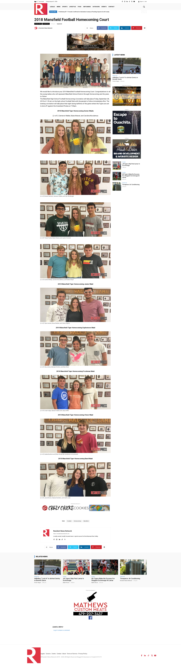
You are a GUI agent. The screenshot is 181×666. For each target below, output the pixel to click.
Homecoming (77, 521)
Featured (124, 182)
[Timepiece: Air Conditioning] (117, 186)
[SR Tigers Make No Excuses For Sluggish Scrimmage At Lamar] (117, 176)
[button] (144, 6)
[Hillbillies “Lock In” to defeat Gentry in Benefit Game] (127, 66)
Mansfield (86, 521)
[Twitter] (132, 1)
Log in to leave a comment (61, 630)
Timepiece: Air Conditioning (131, 184)
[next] (145, 12)
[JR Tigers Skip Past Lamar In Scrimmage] (117, 165)
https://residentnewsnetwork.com (61, 533)
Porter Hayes (116, 81)
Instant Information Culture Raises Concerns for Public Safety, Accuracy (79, 11)
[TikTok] (129, 1)
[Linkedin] (127, 1)
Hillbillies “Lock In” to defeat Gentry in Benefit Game (47, 579)
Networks (115, 75)
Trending (46, 23)
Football (69, 521)
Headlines (38, 23)
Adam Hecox (66, 582)
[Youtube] (134, 1)
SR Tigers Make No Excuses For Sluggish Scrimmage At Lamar (130, 175)
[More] (145, 28)
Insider (124, 161)
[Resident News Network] (41, 9)
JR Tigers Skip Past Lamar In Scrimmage (73, 579)
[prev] (142, 12)
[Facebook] (122, 1)
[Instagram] (124, 1)
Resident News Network (45, 28)
